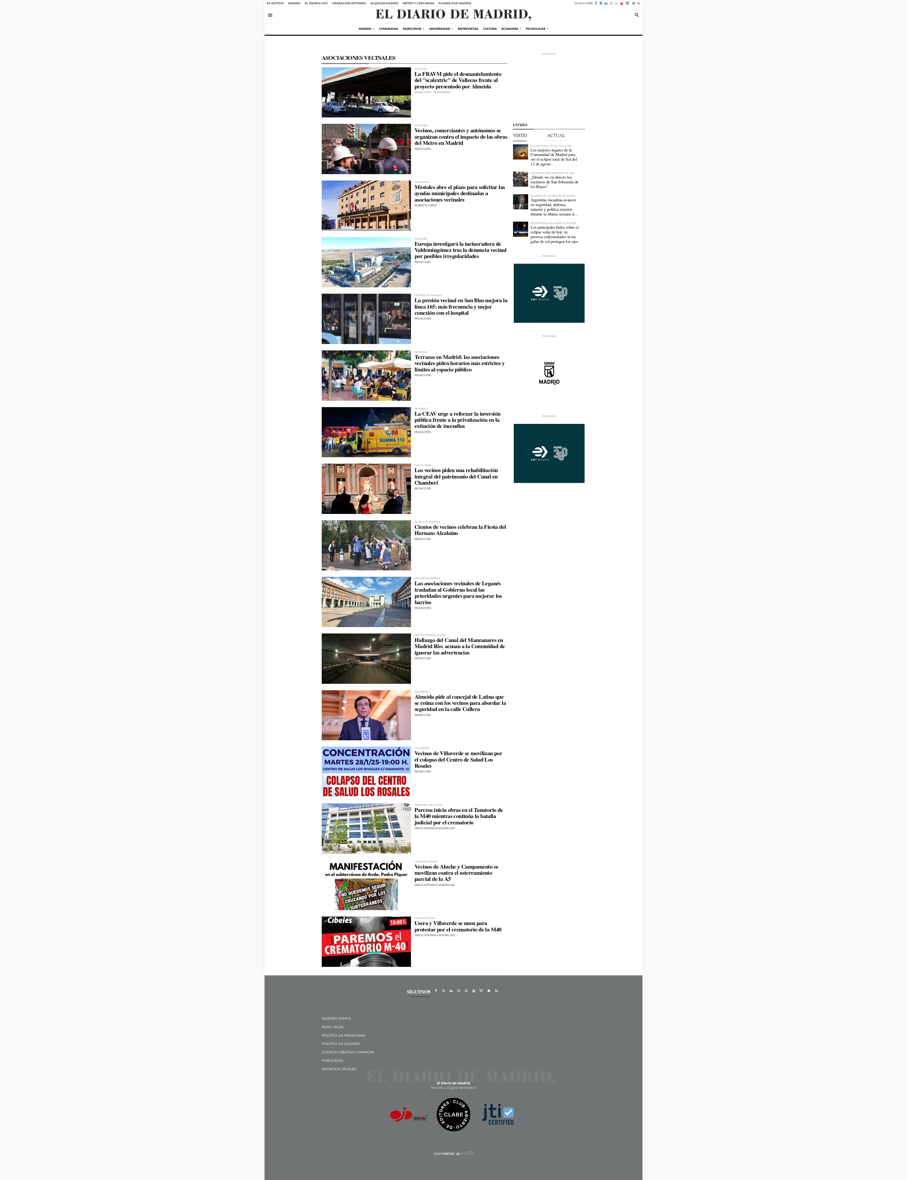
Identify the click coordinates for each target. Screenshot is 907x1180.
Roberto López (426, 205)
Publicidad (332, 1060)
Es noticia (275, 3)
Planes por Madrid (455, 3)
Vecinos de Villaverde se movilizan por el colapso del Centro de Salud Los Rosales (458, 759)
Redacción (423, 149)
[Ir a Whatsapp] (616, 3)
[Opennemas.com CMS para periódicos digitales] (453, 1153)
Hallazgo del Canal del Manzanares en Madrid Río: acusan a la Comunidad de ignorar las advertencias (460, 646)
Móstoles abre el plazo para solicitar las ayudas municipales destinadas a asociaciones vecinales (460, 193)
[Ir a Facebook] (596, 3)
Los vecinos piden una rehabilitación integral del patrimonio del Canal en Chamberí (456, 476)
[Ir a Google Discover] (633, 3)
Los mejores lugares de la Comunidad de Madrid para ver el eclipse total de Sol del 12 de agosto (554, 157)
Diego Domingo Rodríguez (435, 828)
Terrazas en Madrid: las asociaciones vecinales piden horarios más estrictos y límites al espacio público (460, 363)
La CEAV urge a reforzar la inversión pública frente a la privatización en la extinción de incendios (457, 419)
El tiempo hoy (316, 3)
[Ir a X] (600, 3)
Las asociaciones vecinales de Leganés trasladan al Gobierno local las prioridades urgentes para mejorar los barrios (458, 592)
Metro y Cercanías (418, 3)
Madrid (294, 3)
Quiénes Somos (336, 1018)
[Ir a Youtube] (621, 3)
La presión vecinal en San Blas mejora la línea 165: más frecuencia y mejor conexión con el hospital (461, 306)
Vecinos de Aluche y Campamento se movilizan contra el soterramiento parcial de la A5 (456, 872)
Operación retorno (349, 3)
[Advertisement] (549, 85)
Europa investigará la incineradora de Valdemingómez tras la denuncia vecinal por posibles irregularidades (460, 249)
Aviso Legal (333, 1027)
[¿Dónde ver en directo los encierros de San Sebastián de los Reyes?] (520, 179)
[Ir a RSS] (638, 3)
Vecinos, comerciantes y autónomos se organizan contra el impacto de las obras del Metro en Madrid (461, 136)
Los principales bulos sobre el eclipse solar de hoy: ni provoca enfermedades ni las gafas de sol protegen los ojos (555, 234)
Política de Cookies (341, 1044)
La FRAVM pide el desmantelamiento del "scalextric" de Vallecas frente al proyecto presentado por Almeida (458, 79)
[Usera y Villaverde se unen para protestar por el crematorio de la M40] (366, 942)
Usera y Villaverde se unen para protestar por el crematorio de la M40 (458, 926)
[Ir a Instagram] (611, 3)
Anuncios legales (339, 1069)
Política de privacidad (344, 1035)
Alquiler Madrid (384, 3)
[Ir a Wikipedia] (627, 3)
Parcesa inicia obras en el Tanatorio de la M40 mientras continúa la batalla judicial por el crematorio (459, 815)
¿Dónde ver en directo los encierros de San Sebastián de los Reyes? (554, 181)
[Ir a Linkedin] (606, 3)
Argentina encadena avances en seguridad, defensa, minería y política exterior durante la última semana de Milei (553, 209)
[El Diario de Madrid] (453, 15)
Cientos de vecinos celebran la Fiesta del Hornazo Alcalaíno (460, 529)
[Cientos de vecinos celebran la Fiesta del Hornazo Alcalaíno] (366, 545)
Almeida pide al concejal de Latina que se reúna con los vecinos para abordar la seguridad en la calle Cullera (460, 702)
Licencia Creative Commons (348, 1052)
